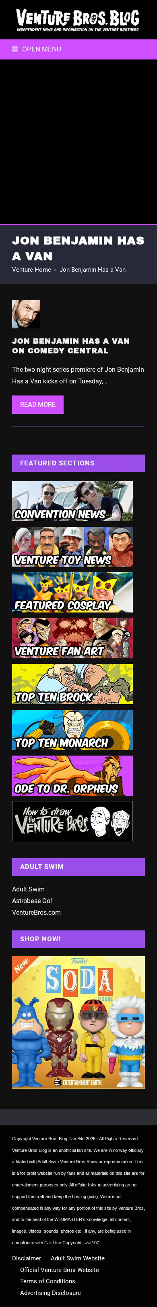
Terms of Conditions (47, 1281)
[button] (36, 49)
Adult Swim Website (78, 1258)
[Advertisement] (78, 142)
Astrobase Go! (32, 901)
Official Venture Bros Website (59, 1270)
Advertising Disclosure (50, 1293)
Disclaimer (26, 1258)
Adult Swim (28, 889)
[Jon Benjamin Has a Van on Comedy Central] (26, 314)
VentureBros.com (36, 912)
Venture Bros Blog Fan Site (58, 1138)
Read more (38, 404)
